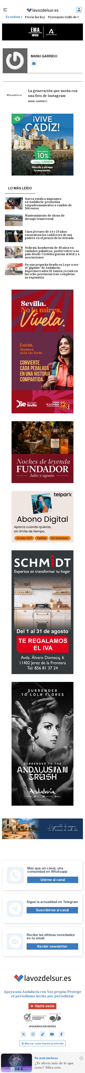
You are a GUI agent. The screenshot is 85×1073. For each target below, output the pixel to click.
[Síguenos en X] (23, 1034)
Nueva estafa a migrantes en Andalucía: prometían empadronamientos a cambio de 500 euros (48, 203)
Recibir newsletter (52, 946)
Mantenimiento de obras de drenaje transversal (45, 217)
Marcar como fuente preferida (44, 1043)
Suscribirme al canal (52, 910)
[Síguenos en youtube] (52, 1034)
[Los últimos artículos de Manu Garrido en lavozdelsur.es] (42, 10)
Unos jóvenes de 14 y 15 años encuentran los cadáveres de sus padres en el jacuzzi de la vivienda (49, 235)
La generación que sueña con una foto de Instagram (53, 93)
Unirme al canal (52, 880)
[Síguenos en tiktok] (42, 1034)
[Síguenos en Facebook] (61, 1034)
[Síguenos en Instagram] (33, 1034)
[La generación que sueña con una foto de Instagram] (14, 95)
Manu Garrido (37, 101)
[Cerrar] (81, 1058)
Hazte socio (44, 1006)
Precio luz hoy (35, 17)
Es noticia (13, 17)
